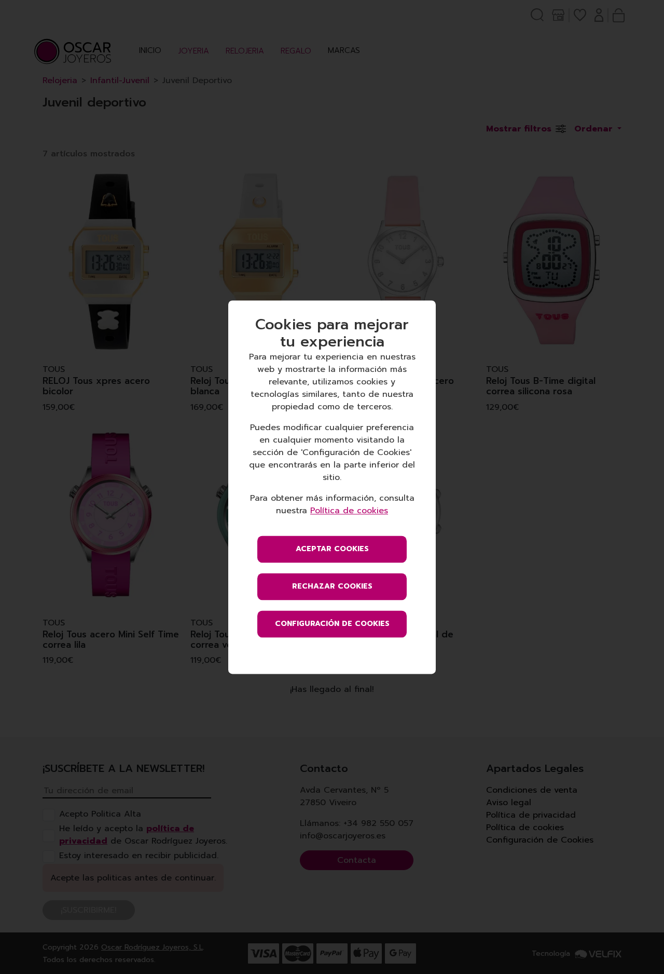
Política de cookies (349, 510)
